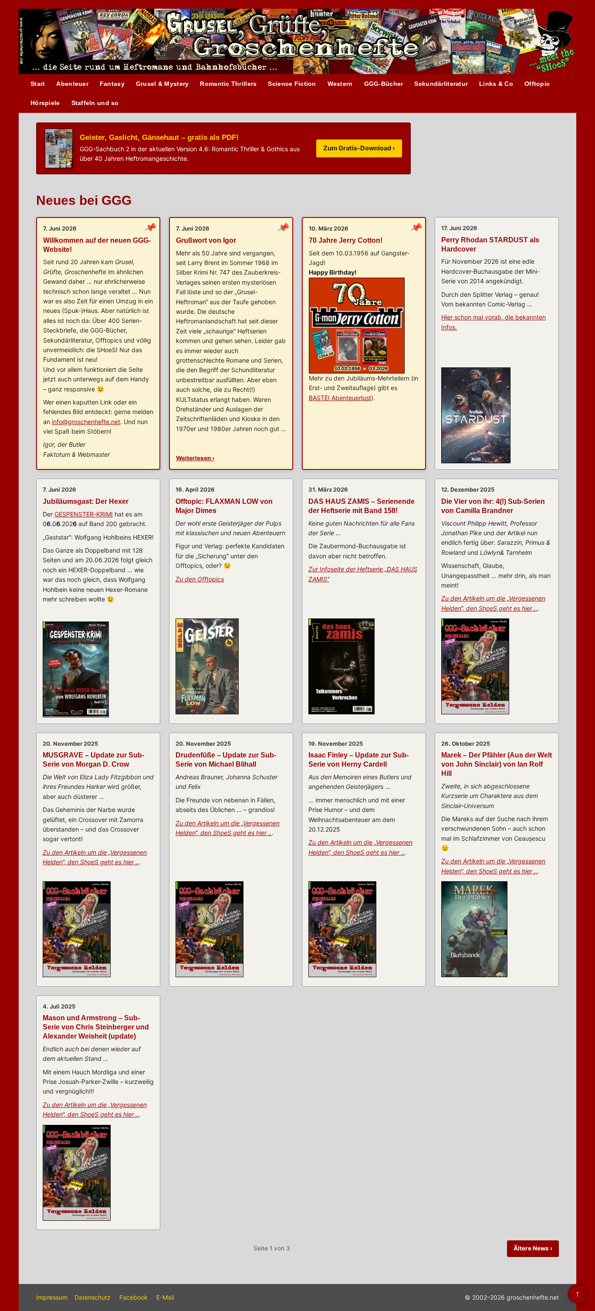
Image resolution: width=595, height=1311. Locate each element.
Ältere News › (533, 1248)
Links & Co (496, 83)
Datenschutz (92, 1297)
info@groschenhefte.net (86, 421)
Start (37, 83)
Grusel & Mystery (162, 83)
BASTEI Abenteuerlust (340, 397)
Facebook (133, 1297)
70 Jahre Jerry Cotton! (345, 240)
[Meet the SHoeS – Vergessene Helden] (555, 42)
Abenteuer (72, 83)
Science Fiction (292, 83)
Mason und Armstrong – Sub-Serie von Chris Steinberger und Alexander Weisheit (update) (96, 1027)
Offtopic (537, 83)
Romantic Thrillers (228, 83)
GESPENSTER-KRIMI (83, 514)
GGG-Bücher (383, 83)
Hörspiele (45, 102)
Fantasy (112, 83)
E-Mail (165, 1297)
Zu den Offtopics (200, 579)
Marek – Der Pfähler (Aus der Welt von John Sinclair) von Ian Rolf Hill (496, 764)
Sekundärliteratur (441, 83)
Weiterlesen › (195, 458)
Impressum (52, 1297)
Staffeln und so (95, 102)
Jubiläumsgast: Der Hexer (85, 501)
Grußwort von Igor (206, 240)
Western (340, 83)
